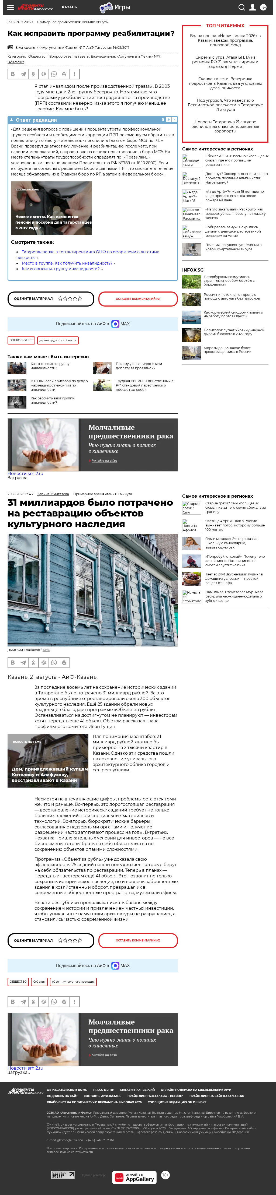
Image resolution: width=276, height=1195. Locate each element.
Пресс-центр (103, 1090)
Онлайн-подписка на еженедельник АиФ (196, 1090)
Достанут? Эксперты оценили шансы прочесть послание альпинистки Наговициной (236, 178)
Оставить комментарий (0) (138, 299)
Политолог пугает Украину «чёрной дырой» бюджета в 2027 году (234, 332)
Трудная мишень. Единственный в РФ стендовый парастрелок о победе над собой (144, 385)
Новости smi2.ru (25, 473)
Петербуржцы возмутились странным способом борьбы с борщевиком (229, 280)
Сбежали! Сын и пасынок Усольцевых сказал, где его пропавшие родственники (236, 160)
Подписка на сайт (62, 1096)
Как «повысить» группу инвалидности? (61, 268)
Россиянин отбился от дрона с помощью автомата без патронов (232, 296)
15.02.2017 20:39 (20, 22)
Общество (37, 56)
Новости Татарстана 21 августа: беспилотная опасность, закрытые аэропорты (225, 126)
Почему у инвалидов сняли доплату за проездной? (139, 366)
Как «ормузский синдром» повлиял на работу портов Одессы (233, 314)
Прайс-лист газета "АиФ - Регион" (155, 1096)
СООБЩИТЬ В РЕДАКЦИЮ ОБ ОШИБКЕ (177, 1102)
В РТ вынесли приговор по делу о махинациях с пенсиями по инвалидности (59, 385)
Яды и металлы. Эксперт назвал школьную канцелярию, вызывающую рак (231, 543)
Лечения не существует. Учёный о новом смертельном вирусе (233, 247)
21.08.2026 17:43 (20, 494)
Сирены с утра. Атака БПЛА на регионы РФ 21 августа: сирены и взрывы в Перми (225, 62)
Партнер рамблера (93, 1175)
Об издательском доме (67, 1090)
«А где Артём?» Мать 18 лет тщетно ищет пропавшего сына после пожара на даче (234, 195)
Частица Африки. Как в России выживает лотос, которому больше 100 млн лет (235, 525)
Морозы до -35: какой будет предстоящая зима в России (227, 350)
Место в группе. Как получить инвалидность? (67, 263)
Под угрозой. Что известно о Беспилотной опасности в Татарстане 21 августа (225, 105)
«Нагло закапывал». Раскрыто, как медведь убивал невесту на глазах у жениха (235, 213)
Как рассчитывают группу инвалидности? (52, 400)
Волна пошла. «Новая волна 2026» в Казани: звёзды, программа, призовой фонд (225, 40)
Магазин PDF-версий (137, 1090)
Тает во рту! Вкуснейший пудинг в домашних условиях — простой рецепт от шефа (234, 578)
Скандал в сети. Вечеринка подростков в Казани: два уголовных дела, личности (225, 83)
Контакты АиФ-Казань (102, 1096)
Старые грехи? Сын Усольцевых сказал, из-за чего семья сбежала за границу (235, 507)
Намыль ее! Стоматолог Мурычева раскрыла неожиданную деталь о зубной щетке (234, 596)
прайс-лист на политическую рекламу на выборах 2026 (94, 1102)
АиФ (46, 650)
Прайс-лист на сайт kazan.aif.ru (216, 1096)
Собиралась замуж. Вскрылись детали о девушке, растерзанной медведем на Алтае (233, 231)
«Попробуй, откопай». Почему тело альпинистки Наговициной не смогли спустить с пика (235, 560)
